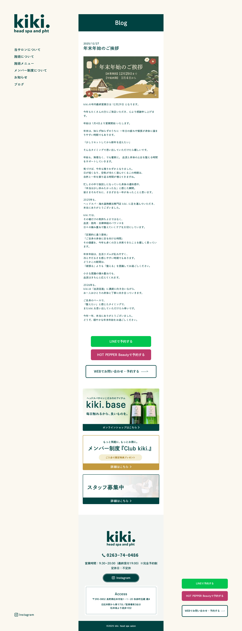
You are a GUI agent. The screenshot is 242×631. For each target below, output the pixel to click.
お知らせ (20, 77)
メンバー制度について (30, 70)
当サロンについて (27, 49)
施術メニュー (24, 63)
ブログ (19, 84)
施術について (24, 56)
